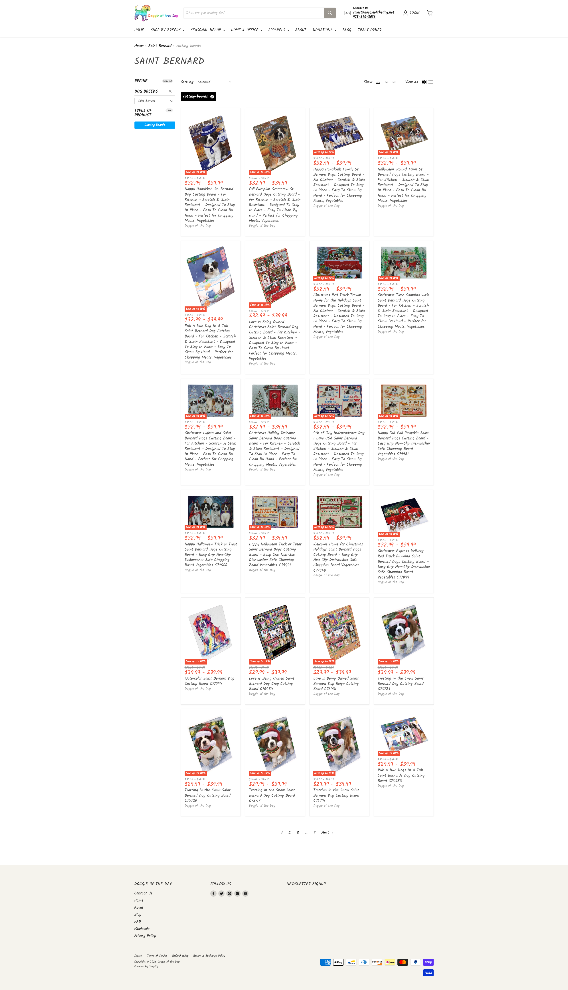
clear (170, 91)
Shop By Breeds (166, 30)
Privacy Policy (145, 936)
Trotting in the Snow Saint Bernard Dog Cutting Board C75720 (208, 795)
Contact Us (143, 893)
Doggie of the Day (198, 225)
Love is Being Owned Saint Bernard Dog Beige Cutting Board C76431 (336, 683)
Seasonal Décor (207, 30)
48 (394, 82)
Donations (323, 30)
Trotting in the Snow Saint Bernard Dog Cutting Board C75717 (272, 795)
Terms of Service (157, 956)
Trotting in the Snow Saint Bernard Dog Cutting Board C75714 (336, 795)
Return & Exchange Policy (209, 956)
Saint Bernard (160, 46)
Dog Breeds (146, 91)
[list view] (430, 82)
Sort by (187, 82)
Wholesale (142, 929)
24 (378, 82)
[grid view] (424, 82)
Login (415, 13)
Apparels (277, 30)
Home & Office (245, 30)
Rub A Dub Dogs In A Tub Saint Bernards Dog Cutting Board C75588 (401, 775)
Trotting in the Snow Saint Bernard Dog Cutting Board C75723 (401, 683)
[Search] (330, 13)
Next (326, 833)
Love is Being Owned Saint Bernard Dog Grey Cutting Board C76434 (271, 683)
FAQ (137, 922)
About (300, 30)
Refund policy (180, 956)
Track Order (370, 30)
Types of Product (143, 113)
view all (167, 81)
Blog (346, 30)
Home (139, 30)
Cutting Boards (154, 125)
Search (138, 956)
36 (386, 82)
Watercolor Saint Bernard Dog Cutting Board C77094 (209, 681)
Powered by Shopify (146, 966)
